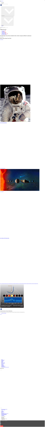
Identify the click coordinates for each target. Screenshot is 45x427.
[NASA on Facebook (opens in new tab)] (1, 369)
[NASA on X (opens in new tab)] (19, 407)
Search (1, 27)
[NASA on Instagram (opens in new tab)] (1, 370)
